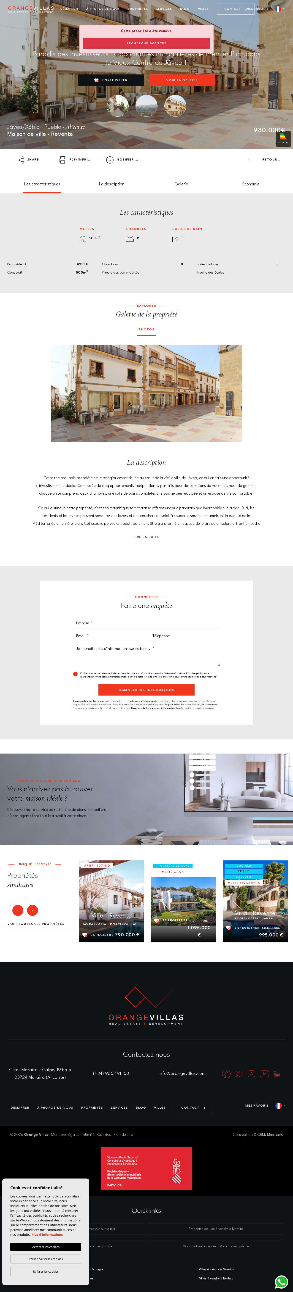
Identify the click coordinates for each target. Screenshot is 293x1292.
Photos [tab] (146, 329)
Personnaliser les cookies (46, 1259)
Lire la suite (147, 537)
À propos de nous (103, 9)
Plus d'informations (47, 1234)
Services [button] (164, 9)
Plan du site (123, 1135)
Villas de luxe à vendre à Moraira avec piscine (216, 1246)
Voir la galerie (182, 80)
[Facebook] (227, 1073)
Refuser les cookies (46, 1271)
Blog (185, 9)
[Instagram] (252, 1073)
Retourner (273, 159)
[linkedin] (277, 1073)
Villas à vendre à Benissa (216, 1278)
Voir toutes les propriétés (36, 923)
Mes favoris (258, 9)
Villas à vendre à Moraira (216, 1269)
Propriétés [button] (138, 9)
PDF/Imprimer (82, 159)
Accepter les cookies (46, 1247)
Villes (203, 9)
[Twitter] (239, 1073)
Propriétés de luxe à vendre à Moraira (216, 1229)
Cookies (104, 1135)
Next (235, 393)
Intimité (88, 1135)
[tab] (42, 184)
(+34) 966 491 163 (111, 1073)
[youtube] (265, 1073)
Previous (57, 393)
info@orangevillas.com (182, 1073)
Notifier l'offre (129, 159)
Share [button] (32, 159)
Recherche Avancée (147, 43)
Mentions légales (65, 1135)
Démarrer (69, 9)
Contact (233, 9)
